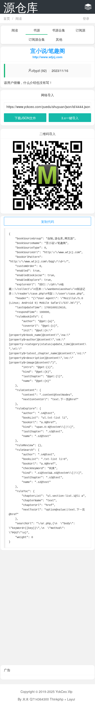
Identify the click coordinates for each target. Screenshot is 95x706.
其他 (59, 39)
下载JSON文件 (25, 118)
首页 (6, 18)
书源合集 (58, 30)
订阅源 (80, 30)
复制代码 (47, 221)
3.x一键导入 (70, 118)
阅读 (18, 18)
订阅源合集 (37, 39)
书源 (36, 30)
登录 (86, 18)
